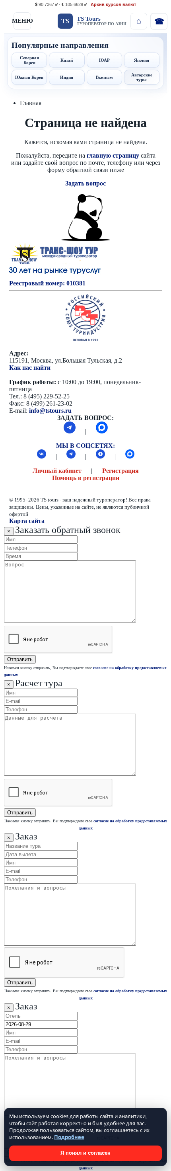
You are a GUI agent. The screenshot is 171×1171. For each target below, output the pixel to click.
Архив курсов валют (113, 4)
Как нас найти (30, 367)
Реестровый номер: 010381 (47, 283)
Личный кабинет (57, 470)
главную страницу (113, 155)
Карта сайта (27, 520)
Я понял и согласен (85, 1153)
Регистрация (120, 470)
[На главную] (138, 21)
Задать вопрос (85, 183)
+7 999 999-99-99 (158, 21)
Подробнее (69, 1137)
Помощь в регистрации (85, 477)
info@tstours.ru (50, 410)
